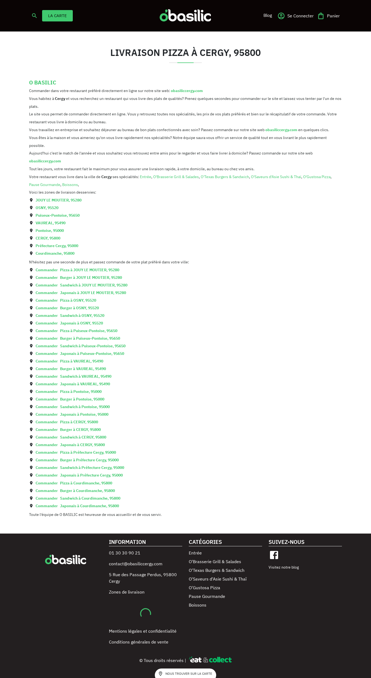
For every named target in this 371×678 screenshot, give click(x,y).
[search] (34, 15)
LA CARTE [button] (57, 15)
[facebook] (274, 555)
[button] (267, 15)
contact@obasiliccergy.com (135, 563)
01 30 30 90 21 (124, 553)
